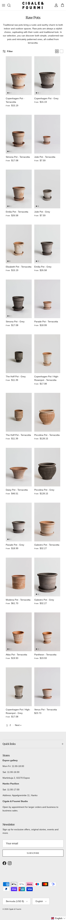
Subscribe (33, 853)
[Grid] (57, 51)
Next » (18, 725)
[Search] (10, 5)
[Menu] (3, 5)
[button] (58, 918)
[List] (61, 51)
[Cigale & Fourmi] (33, 5)
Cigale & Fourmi (15, 909)
